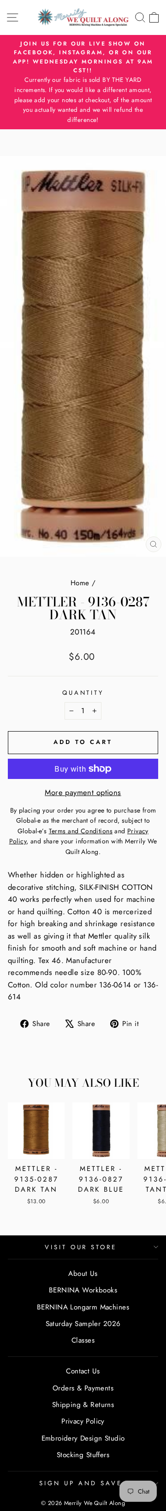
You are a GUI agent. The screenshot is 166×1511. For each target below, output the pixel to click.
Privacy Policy (83, 1421)
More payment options (83, 792)
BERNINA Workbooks (83, 1290)
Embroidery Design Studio (83, 1438)
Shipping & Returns (83, 1405)
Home (80, 583)
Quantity (83, 692)
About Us (82, 1274)
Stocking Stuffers (83, 1455)
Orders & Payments (83, 1388)
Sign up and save (80, 1483)
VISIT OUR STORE (81, 1247)
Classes (83, 1340)
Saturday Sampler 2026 (83, 1324)
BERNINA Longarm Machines (83, 1307)
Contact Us (83, 1371)
